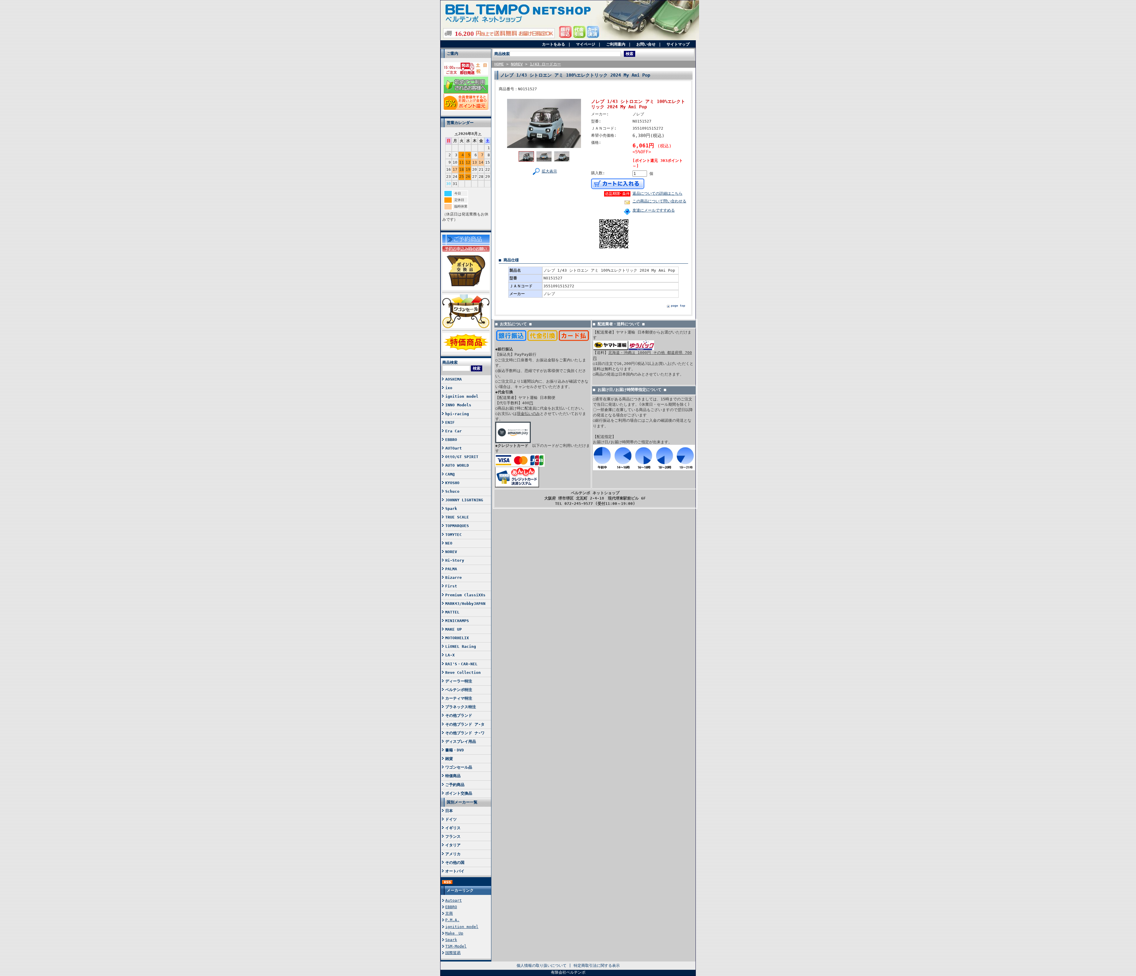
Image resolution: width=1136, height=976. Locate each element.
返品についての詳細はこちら (657, 193)
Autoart (453, 900)
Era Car (453, 431)
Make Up (454, 933)
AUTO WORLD (457, 465)
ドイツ (451, 819)
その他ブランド (458, 715)
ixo (448, 388)
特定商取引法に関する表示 (597, 965)
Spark (451, 508)
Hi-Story (454, 560)
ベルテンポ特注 (458, 689)
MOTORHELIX (457, 638)
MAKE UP (453, 629)
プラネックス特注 (460, 707)
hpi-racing (457, 414)
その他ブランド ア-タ (465, 724)
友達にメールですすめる (653, 210)
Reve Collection (463, 672)
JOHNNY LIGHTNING (464, 500)
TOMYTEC (453, 534)
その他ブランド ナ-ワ (465, 733)
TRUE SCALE (457, 517)
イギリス (453, 828)
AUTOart (453, 448)
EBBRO (451, 439)
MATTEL (452, 612)
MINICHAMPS (457, 621)
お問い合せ (646, 44)
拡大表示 (549, 171)
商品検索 (450, 362)
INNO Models (458, 405)
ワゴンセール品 (458, 767)
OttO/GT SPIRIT (461, 457)
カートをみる (553, 44)
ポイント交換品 (458, 793)
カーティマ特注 (458, 698)
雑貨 (449, 758)
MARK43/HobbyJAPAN (465, 603)
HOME (499, 64)
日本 (449, 810)
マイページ (585, 44)
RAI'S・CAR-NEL (461, 664)
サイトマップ (678, 44)
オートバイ (454, 871)
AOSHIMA (453, 379)
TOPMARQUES (457, 526)
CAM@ (450, 474)
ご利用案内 (615, 44)
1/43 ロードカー (545, 64)
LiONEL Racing (460, 646)
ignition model (461, 396)
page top (678, 305)
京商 (449, 913)
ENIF (450, 422)
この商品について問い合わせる (659, 201)
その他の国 (454, 862)
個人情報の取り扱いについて (542, 965)
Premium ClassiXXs (465, 595)
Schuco (452, 491)
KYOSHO (452, 483)
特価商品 (453, 776)
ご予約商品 (454, 784)
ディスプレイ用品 (460, 741)
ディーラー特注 (458, 681)
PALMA (451, 569)
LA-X (450, 655)
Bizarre (453, 577)
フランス (453, 836)
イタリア (453, 845)
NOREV (451, 552)
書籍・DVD (454, 750)
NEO (448, 543)
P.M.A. (452, 920)
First (451, 586)
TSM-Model (456, 946)
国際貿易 (453, 953)
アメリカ (453, 854)
